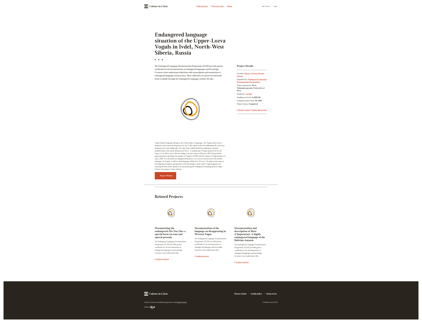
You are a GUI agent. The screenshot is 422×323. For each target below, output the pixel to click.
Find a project (202, 6)
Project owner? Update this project (252, 110)
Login (275, 6)
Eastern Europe (257, 73)
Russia (247, 73)
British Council (182, 302)
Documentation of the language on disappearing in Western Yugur (210, 231)
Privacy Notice (240, 294)
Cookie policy (256, 294)
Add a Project (266, 6)
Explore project (162, 259)
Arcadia (249, 94)
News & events (217, 6)
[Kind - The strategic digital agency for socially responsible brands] (152, 307)
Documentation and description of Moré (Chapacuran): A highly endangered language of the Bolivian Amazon (249, 234)
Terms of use (271, 294)
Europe (240, 76)
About (229, 6)
